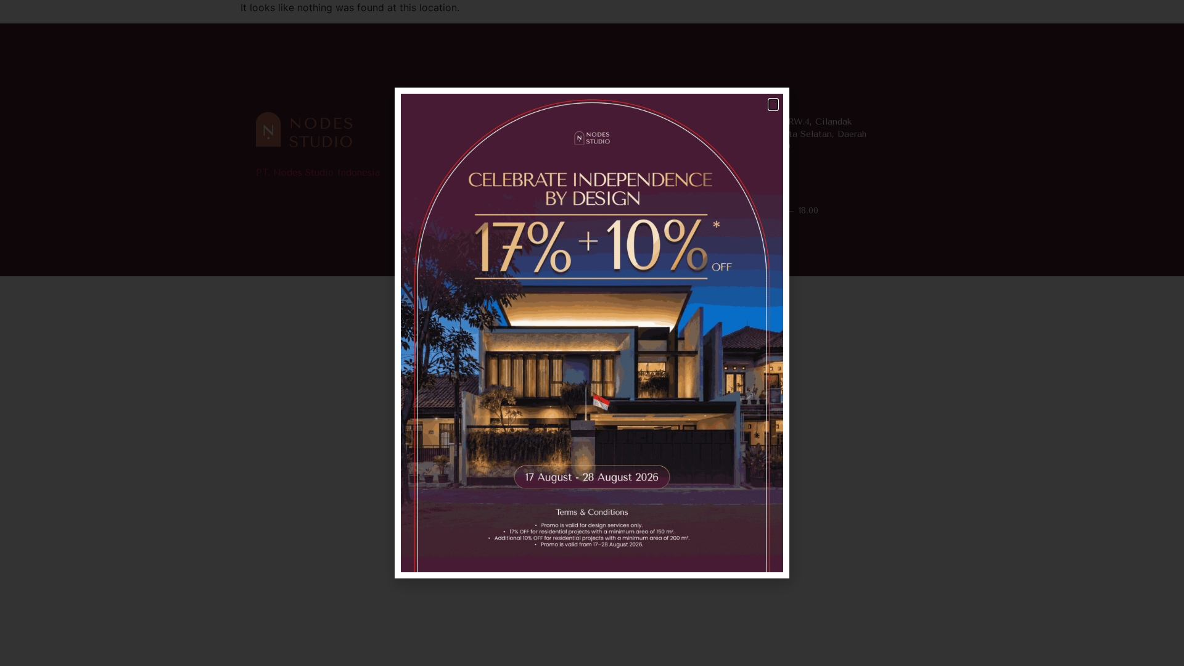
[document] (592, 333)
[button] (773, 104)
